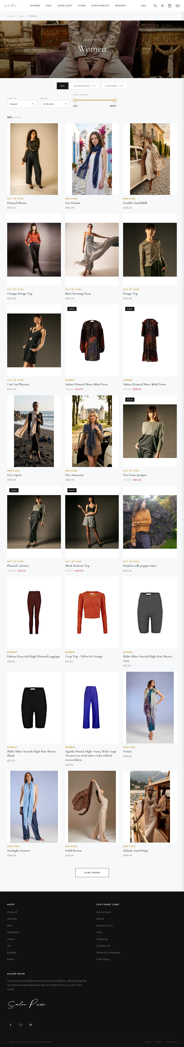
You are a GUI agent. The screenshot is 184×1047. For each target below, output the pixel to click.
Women (35, 5)
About (100, 918)
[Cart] (169, 6)
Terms (148, 1042)
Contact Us (103, 945)
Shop (21, 16)
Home (82, 5)
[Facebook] (10, 1025)
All (63, 86)
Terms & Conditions (108, 952)
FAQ (99, 932)
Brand (44, 98)
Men (49, 5)
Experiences (101, 5)
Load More (92, 872)
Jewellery (64, 5)
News (10, 959)
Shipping (101, 939)
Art (9, 945)
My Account (103, 912)
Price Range (80, 95)
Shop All (12, 912)
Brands (120, 5)
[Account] (162, 6)
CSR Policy (103, 959)
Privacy (159, 1042)
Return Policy (104, 925)
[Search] (155, 6)
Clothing (114, 86)
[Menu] (177, 6)
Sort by (12, 98)
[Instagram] (20, 1025)
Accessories (85, 86)
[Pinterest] (30, 1025)
